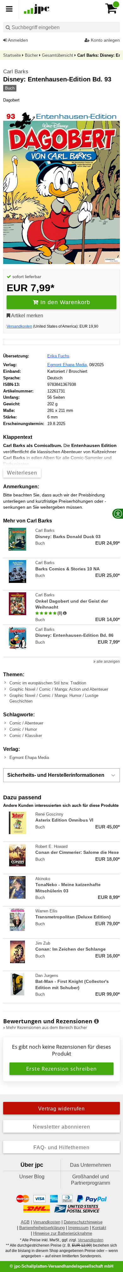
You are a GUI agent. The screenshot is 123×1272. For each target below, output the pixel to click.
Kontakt (99, 1227)
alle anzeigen (108, 661)
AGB (25, 1222)
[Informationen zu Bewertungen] (96, 1021)
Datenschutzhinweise (83, 1222)
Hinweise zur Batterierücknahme (62, 1233)
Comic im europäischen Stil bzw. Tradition (47, 683)
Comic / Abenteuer (26, 723)
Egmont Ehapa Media (67, 364)
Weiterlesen (22, 472)
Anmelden (17, 40)
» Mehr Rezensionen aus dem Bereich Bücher (45, 1027)
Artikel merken (26, 315)
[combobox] (61, 27)
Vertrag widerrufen (61, 1108)
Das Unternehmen (90, 1165)
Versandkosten (19, 326)
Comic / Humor (23, 729)
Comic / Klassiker (25, 735)
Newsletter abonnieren (61, 1126)
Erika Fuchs (58, 356)
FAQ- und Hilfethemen (61, 1147)
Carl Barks (15, 72)
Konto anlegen (105, 40)
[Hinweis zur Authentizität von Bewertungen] (65, 613)
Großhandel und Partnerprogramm (90, 1180)
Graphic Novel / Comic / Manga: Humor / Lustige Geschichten (53, 698)
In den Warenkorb (64, 302)
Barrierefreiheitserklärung (42, 1227)
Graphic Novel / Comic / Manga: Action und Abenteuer (58, 689)
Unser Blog (31, 1176)
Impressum (78, 1227)
